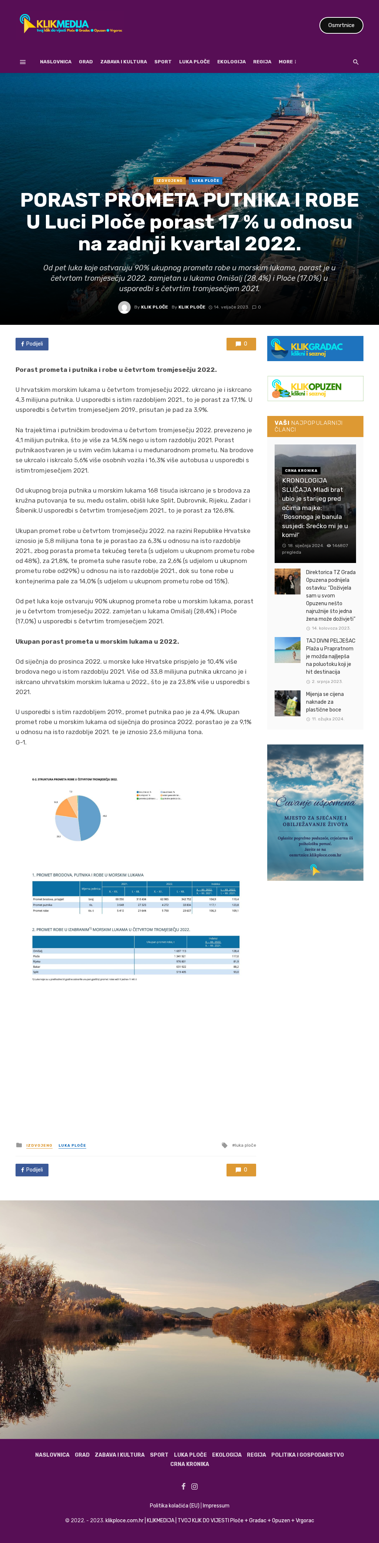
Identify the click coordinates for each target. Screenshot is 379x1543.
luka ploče (245, 1145)
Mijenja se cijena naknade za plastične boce (325, 702)
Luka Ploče (194, 61)
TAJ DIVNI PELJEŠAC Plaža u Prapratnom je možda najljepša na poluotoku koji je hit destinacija (330, 656)
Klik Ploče (154, 307)
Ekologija (231, 61)
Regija (262, 61)
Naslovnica (55, 61)
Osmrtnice (341, 25)
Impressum (216, 1506)
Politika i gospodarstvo (307, 1455)
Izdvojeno (170, 181)
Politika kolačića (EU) (174, 1506)
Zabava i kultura (123, 61)
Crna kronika (189, 1464)
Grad (86, 61)
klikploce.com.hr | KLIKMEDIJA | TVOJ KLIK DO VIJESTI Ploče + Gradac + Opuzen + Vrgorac (209, 1520)
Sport (163, 61)
